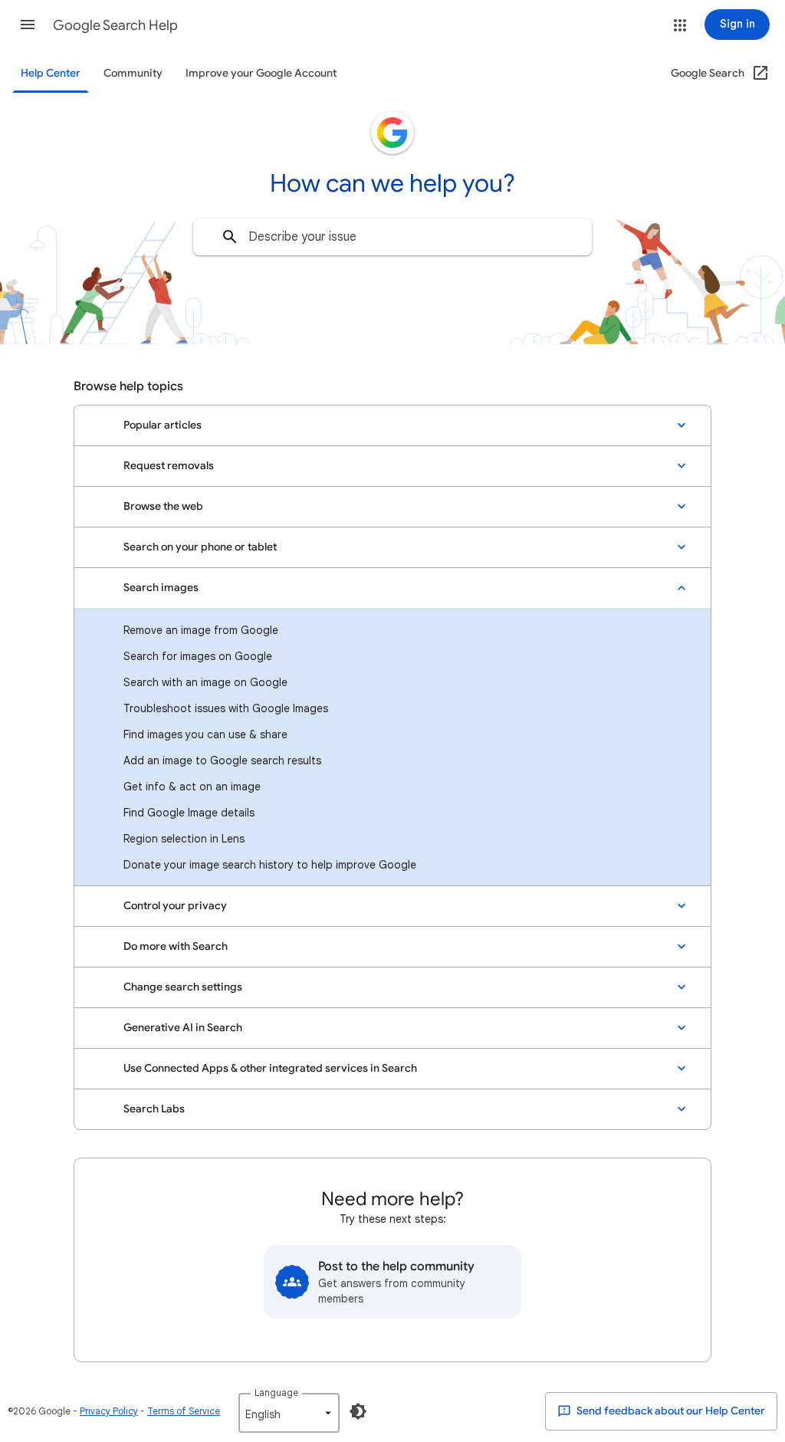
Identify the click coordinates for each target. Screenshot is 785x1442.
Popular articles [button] (162, 425)
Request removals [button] (168, 465)
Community (133, 73)
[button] (27, 24)
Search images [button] (161, 587)
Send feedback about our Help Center (669, 1410)
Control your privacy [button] (175, 905)
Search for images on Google (197, 656)
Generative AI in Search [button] (182, 1027)
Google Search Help (115, 25)
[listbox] (289, 1413)
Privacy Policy (109, 1411)
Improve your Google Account (261, 73)
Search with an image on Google (205, 682)
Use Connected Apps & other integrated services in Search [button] (270, 1068)
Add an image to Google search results (222, 760)
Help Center (50, 73)
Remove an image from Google (200, 630)
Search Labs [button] (154, 1108)
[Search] (230, 236)
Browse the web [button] (163, 506)
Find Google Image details (189, 813)
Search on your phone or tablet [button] (200, 546)
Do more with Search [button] (175, 946)
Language (276, 1392)
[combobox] (392, 236)
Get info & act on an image (192, 786)
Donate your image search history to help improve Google (269, 865)
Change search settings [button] (182, 987)
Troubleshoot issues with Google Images (225, 708)
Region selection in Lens (184, 839)
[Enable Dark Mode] (358, 1411)
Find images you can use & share (205, 734)
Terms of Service (183, 1411)
